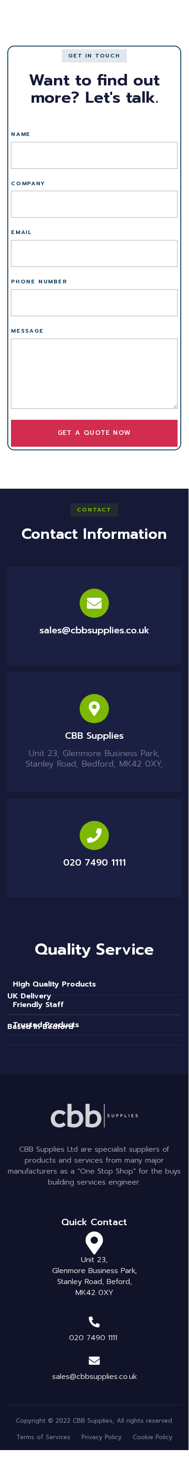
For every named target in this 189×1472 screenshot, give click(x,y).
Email (21, 232)
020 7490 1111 (94, 862)
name (21, 134)
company (28, 184)
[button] (94, 56)
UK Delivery (29, 996)
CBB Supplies (94, 735)
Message (27, 331)
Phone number (39, 282)
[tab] (94, 999)
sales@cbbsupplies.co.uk (94, 630)
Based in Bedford (40, 1026)
